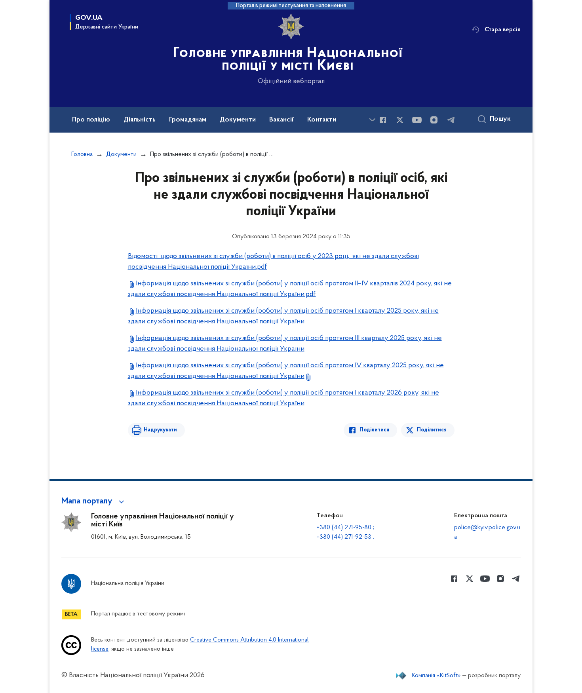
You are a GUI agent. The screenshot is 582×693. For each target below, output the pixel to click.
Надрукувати (160, 430)
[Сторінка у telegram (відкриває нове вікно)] (451, 120)
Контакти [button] (321, 119)
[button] (94, 501)
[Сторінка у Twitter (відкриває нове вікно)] (400, 120)
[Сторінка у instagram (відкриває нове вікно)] (434, 120)
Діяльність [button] (140, 119)
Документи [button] (238, 119)
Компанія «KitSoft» (436, 675)
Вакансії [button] (281, 119)
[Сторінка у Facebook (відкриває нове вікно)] (383, 120)
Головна (82, 154)
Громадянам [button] (187, 119)
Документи (121, 154)
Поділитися (374, 430)
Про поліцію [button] (91, 119)
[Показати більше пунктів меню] (372, 120)
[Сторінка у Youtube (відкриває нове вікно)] (417, 120)
